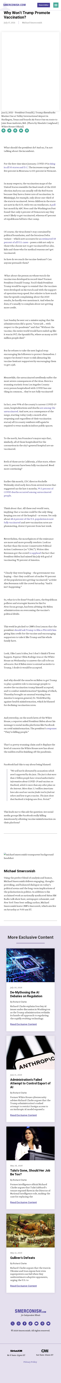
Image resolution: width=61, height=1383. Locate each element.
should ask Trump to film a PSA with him (35, 630)
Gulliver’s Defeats (22, 1258)
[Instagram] (19, 1323)
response (51, 728)
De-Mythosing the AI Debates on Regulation (26, 994)
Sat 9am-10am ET (44, 1354)
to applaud (35, 553)
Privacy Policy (30, 1362)
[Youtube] (36, 1323)
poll (53, 204)
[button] (55, 5)
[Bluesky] (48, 1323)
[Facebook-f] (25, 1323)
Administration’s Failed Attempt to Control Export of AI (30, 1083)
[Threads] (42, 1323)
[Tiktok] (30, 1323)
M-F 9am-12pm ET (16, 1355)
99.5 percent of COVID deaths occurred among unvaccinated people (29, 492)
